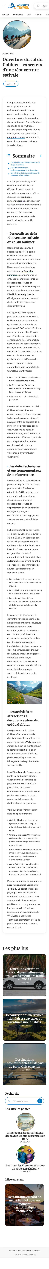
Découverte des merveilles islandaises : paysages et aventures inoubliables (24, 1018)
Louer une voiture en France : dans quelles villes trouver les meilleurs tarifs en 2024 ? (24, 973)
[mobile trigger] (5, 6)
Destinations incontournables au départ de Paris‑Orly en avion (24, 1062)
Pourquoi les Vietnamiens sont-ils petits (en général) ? (25, 1166)
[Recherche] (38, 6)
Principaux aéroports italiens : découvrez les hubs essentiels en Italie (25, 1136)
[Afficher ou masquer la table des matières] (38, 156)
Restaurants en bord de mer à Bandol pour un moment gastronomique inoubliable (24, 1204)
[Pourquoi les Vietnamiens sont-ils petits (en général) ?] (26, 1155)
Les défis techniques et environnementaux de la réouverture (24, 168)
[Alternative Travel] (19, 6)
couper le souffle (16, 137)
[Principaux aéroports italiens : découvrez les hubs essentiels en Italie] (26, 1122)
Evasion (11, 84)
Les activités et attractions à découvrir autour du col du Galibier (25, 174)
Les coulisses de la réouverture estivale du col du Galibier (25, 163)
